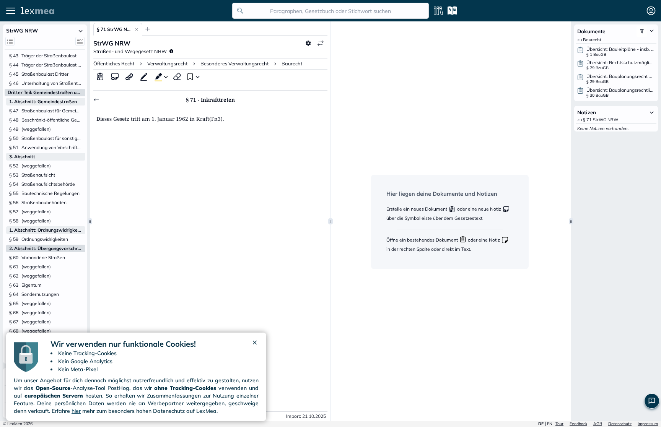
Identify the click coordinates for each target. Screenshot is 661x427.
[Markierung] (156, 76)
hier (76, 411)
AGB (597, 423)
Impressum (648, 423)
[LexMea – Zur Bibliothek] (124, 10)
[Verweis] (129, 76)
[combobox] (330, 10)
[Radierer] (177, 76)
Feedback (578, 423)
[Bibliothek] (438, 10)
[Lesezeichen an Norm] (189, 76)
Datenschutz (620, 423)
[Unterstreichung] (144, 76)
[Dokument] (100, 76)
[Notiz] (115, 76)
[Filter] (642, 31)
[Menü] (11, 11)
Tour (559, 423)
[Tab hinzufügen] (147, 29)
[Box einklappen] (80, 30)
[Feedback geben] (651, 401)
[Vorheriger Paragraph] (96, 100)
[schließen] (255, 344)
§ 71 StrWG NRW (114, 29)
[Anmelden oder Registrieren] (651, 11)
